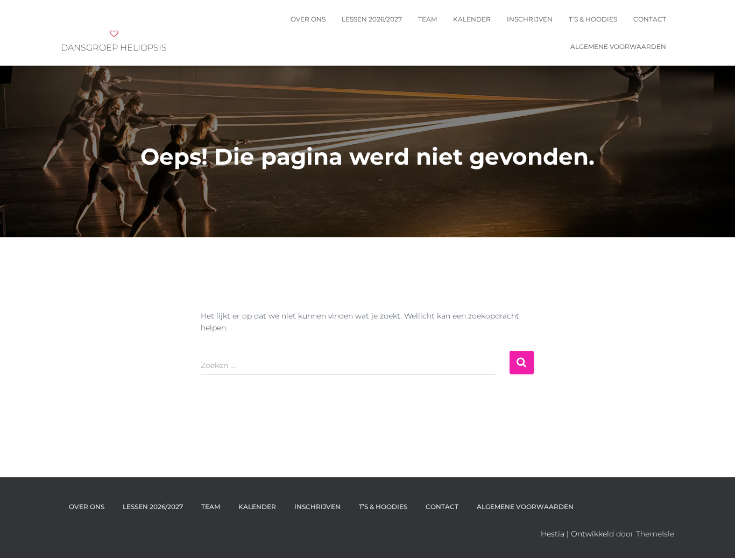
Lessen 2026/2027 (372, 19)
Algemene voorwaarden (618, 47)
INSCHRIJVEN (530, 19)
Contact (649, 19)
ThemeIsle (655, 534)
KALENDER (472, 19)
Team (427, 19)
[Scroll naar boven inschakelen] (713, 536)
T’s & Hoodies (593, 19)
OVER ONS (308, 19)
